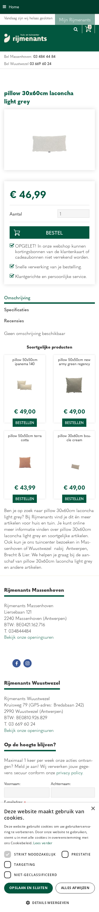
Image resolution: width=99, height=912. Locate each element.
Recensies (14, 320)
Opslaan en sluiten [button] (28, 887)
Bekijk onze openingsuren (29, 637)
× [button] (93, 809)
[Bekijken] (88, 29)
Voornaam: (12, 783)
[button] (49, 902)
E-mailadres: (15, 802)
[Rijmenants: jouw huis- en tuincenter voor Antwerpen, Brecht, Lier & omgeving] (25, 38)
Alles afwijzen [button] (75, 887)
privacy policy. (69, 772)
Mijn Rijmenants (75, 19)
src (76, 29)
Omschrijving (17, 297)
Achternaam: (61, 783)
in (27, 663)
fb (16, 663)
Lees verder (42, 843)
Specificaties (16, 309)
